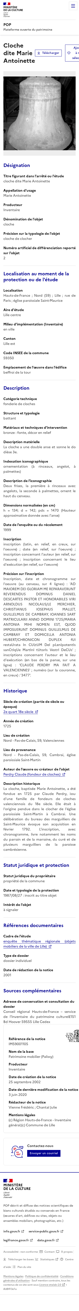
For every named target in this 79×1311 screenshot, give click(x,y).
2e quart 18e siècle (18, 711)
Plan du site (24, 1267)
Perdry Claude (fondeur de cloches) (31, 774)
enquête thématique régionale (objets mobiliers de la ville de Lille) (39, 944)
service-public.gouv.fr (44, 1231)
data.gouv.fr (46, 1240)
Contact (49, 1252)
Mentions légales (13, 1276)
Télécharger (50, 53)
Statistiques (47, 1259)
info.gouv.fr (11, 1231)
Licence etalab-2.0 (50, 1285)
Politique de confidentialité (41, 1276)
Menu (73, 6)
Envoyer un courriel (44, 1153)
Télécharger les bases (21, 1259)
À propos (66, 1252)
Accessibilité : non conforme (20, 1252)
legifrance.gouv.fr (16, 1240)
